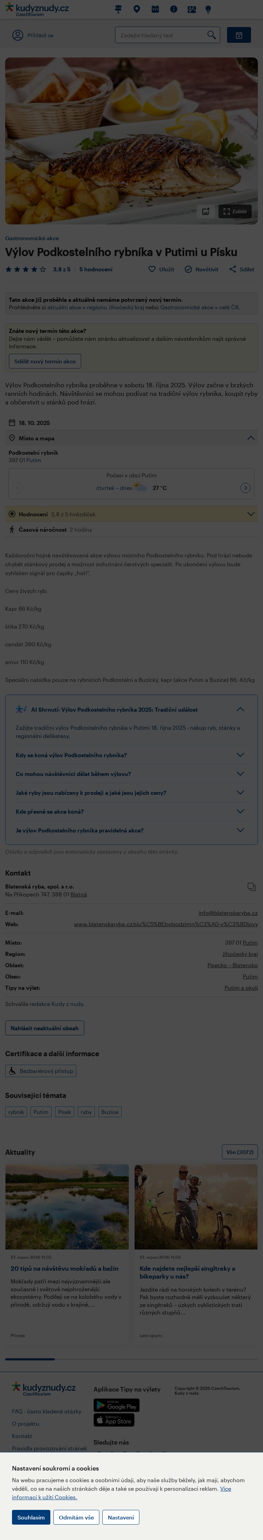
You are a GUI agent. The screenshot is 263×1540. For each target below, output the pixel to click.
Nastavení (121, 1517)
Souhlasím (31, 1517)
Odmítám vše (76, 1517)
